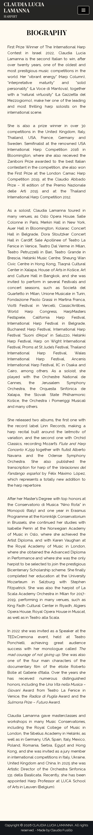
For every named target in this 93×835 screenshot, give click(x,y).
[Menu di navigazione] (83, 10)
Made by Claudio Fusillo (54, 830)
